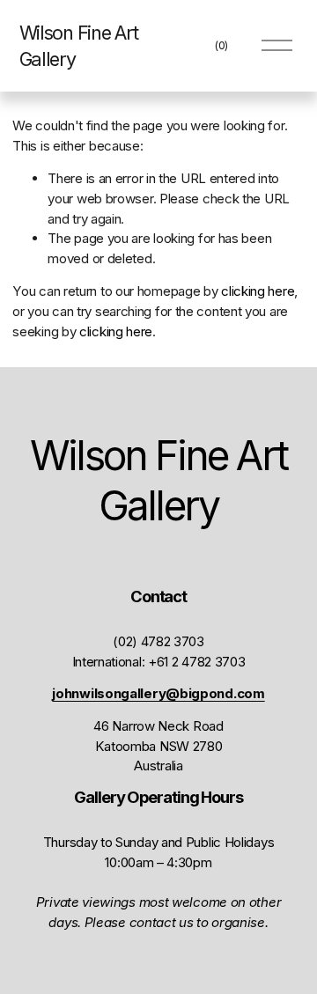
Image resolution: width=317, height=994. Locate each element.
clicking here (257, 291)
